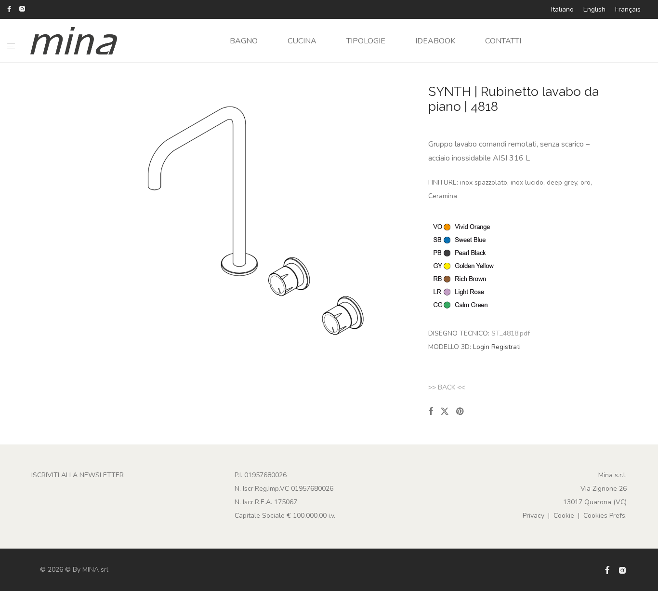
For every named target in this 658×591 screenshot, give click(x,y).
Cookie (563, 515)
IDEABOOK (435, 41)
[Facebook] (9, 8)
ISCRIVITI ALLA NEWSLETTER (77, 475)
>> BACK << (446, 387)
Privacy (533, 515)
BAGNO (244, 41)
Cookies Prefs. (605, 515)
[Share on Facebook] (430, 411)
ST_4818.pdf (510, 333)
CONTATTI (503, 41)
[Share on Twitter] (444, 411)
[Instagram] (22, 8)
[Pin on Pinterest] (460, 411)
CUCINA (302, 41)
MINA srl (95, 569)
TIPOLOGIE (365, 41)
